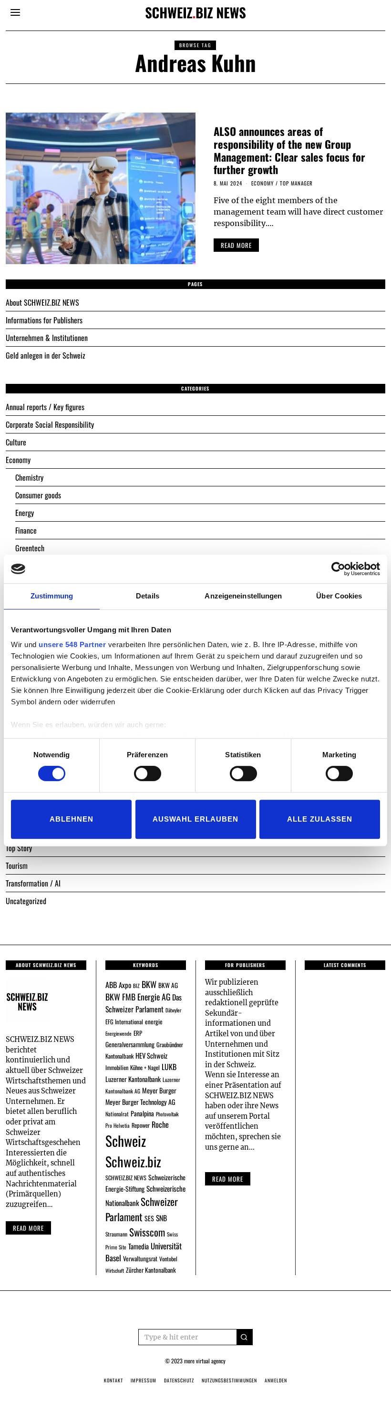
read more (236, 245)
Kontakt (113, 1380)
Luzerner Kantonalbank (133, 1079)
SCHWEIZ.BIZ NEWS (125, 1177)
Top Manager (296, 183)
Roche (160, 1124)
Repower (141, 1125)
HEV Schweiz (151, 1055)
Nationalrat (117, 1114)
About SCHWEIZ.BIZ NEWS (42, 302)
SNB (161, 1218)
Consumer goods (38, 495)
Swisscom (147, 1232)
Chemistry (29, 477)
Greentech (29, 548)
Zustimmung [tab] (52, 596)
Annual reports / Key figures (45, 406)
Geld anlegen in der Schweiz (45, 355)
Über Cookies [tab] (339, 596)
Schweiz (125, 1140)
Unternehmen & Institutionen (47, 337)
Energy (24, 512)
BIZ (136, 985)
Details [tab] (147, 596)
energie (154, 1021)
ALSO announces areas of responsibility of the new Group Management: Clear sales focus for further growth (289, 150)
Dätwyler (173, 1010)
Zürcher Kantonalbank (151, 1270)
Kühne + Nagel (145, 1067)
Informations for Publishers (44, 320)
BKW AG (168, 985)
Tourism (17, 865)
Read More (227, 1179)
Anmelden (276, 1380)
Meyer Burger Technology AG (140, 1102)
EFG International (124, 1021)
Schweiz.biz (133, 1161)
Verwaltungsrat (140, 1258)
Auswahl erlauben (195, 819)
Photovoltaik (167, 1114)
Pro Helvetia (117, 1125)
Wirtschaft (114, 1270)
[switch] (147, 773)
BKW (149, 984)
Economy (262, 183)
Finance (26, 530)
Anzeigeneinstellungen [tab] (243, 596)
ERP (138, 1033)
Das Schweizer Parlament (143, 1003)
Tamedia (138, 1246)
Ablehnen (71, 819)
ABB (111, 984)
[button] (245, 1337)
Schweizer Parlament (141, 1209)
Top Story (19, 848)
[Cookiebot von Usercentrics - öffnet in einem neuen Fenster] (338, 569)
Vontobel (168, 1258)
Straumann (116, 1234)
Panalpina (142, 1113)
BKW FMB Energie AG (137, 996)
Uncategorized (26, 901)
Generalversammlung (129, 1044)
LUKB (169, 1066)
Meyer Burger (159, 1090)
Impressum (143, 1380)
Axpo (125, 984)
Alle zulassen (319, 819)
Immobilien (116, 1067)
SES (149, 1218)
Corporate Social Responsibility (50, 424)
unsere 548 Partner (72, 644)
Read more (28, 1228)
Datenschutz (179, 1380)
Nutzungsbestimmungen (229, 1380)
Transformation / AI (33, 883)
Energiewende (118, 1033)
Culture (16, 442)
